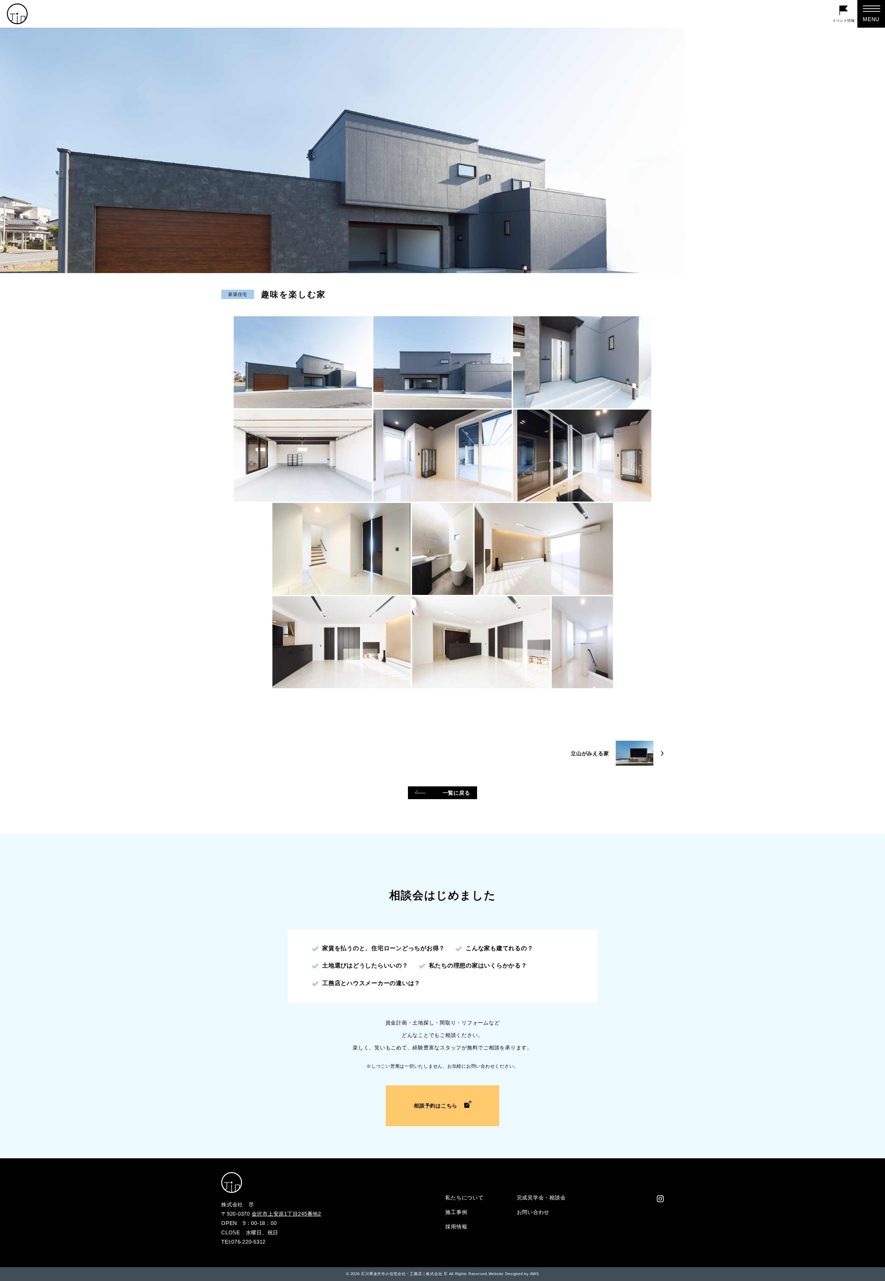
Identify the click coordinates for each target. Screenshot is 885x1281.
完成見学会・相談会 (541, 1197)
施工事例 (456, 1212)
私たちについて (464, 1197)
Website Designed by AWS (513, 1274)
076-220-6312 (248, 1242)
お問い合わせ (533, 1212)
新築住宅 (237, 294)
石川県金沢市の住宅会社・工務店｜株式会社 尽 (404, 1274)
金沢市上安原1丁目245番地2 (286, 1214)
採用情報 (456, 1226)
